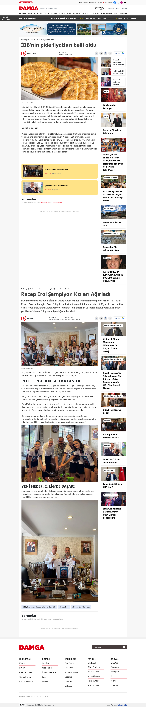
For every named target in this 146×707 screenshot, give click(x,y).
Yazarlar (68, 677)
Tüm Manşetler (71, 672)
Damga (25, 40)
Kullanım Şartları (26, 681)
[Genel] (113, 95)
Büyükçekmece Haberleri (37, 289)
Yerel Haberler (48, 668)
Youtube (114, 681)
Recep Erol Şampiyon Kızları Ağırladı (118, 62)
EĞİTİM (116, 13)
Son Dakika (108, 2)
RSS (23, 705)
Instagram (115, 672)
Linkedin (114, 685)
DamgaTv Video (96, 2)
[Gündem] (113, 424)
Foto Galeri (84, 2)
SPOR (69, 13)
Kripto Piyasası (94, 676)
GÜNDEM (54, 13)
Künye (22, 663)
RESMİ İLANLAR (106, 13)
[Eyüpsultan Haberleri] (113, 237)
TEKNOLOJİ (95, 13)
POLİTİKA (85, 13)
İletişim (22, 668)
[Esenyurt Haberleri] (113, 498)
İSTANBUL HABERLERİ (27, 13)
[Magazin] (113, 261)
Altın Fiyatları (93, 672)
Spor (44, 677)
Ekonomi (45, 681)
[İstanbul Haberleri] (113, 181)
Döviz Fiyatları (94, 667)
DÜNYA (62, 13)
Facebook (115, 667)
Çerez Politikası (25, 672)
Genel (31, 40)
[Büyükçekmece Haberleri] (113, 329)
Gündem (45, 663)
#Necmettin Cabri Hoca (81, 607)
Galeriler (68, 681)
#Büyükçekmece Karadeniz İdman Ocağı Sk (39, 607)
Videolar (68, 686)
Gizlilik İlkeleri (25, 677)
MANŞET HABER (43, 13)
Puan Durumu (93, 685)
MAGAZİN (76, 13)
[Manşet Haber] (113, 212)
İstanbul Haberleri (49, 672)
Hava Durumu (94, 681)
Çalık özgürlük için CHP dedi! (118, 72)
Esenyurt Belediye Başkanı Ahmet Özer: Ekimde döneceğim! (118, 82)
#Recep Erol (63, 607)
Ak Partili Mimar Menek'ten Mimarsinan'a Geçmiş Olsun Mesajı (111, 345)
